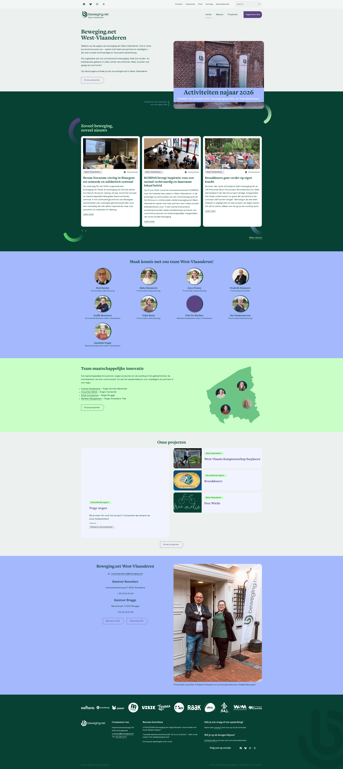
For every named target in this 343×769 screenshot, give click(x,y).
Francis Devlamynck (90, 389)
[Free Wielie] (187, 502)
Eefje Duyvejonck (89, 395)
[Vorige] (82, 230)
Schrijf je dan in (211, 740)
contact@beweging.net (123, 734)
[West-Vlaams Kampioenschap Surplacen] (187, 458)
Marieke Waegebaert (91, 399)
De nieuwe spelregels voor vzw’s (157, 742)
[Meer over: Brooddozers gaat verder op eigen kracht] (171, 154)
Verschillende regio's (215, 475)
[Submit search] (259, 4)
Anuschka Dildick (89, 392)
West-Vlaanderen (92, 172)
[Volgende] (85, 230)
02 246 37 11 (121, 737)
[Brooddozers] (187, 480)
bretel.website (230, 765)
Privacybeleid (103, 765)
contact (217, 728)
